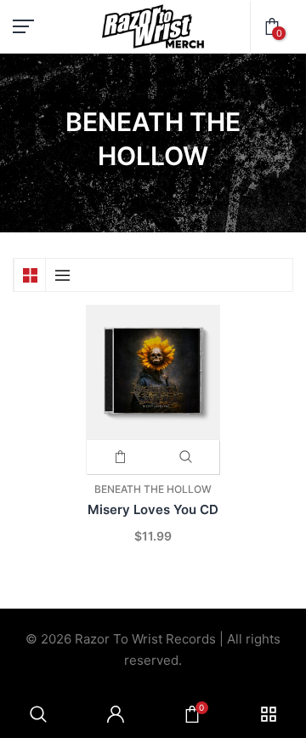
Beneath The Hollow (153, 489)
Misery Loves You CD (153, 509)
